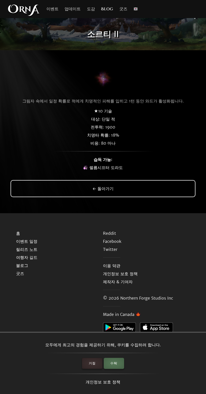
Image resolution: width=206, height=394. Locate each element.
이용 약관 (111, 265)
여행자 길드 (26, 257)
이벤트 (52, 9)
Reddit (109, 233)
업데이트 (73, 9)
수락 (113, 363)
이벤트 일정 (26, 241)
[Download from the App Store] (158, 328)
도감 (91, 9)
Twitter (110, 249)
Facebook (112, 241)
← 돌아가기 (103, 188)
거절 (92, 363)
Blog (107, 9)
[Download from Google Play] (121, 328)
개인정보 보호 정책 (103, 381)
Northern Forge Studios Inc (146, 298)
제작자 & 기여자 (118, 281)
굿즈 (123, 9)
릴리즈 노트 (26, 249)
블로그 (22, 265)
